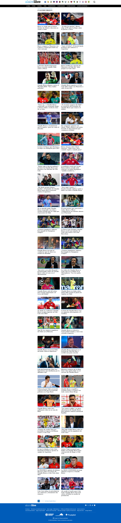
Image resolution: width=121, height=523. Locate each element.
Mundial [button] (39, 6)
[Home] (33, 2)
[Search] (94, 2)
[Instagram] (90, 505)
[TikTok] (92, 505)
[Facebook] (86, 505)
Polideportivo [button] (51, 6)
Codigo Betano (88, 510)
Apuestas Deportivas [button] (82, 6)
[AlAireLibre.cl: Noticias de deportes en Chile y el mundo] (30, 505)
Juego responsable (40, 510)
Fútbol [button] (33, 6)
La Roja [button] (28, 6)
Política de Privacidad (51, 510)
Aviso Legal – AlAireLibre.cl (53, 509)
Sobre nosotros (81, 509)
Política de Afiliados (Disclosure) (68, 509)
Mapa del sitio (80, 510)
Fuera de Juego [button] (61, 6)
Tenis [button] (45, 6)
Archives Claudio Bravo (50, 501)
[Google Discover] (95, 505)
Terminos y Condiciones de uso (38, 509)
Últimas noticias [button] (71, 6)
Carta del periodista (30, 510)
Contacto (27, 509)
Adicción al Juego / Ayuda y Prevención (67, 510)
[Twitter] (88, 505)
